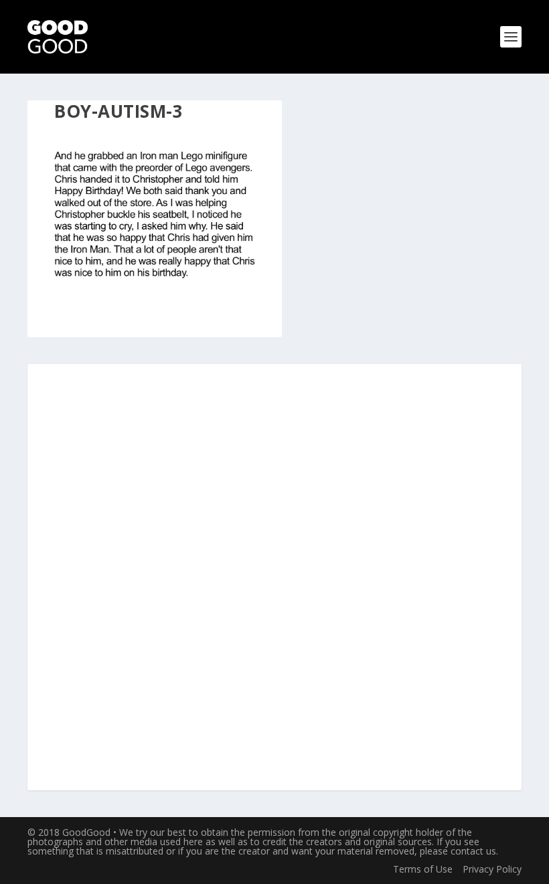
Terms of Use (423, 869)
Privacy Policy (492, 869)
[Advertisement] (274, 578)
